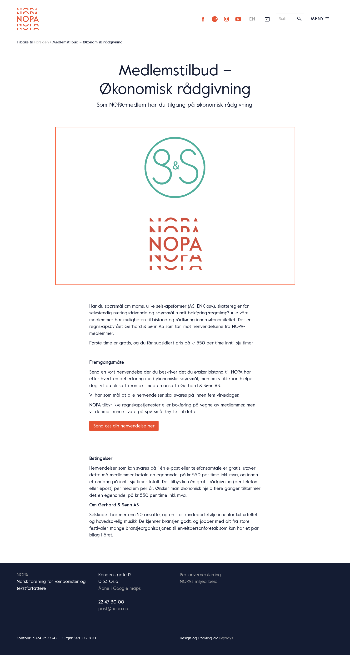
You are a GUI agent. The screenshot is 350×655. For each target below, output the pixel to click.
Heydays (226, 638)
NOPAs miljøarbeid (199, 581)
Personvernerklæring (200, 574)
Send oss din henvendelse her (124, 425)
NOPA (22, 574)
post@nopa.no (113, 608)
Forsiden (41, 42)
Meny (318, 18)
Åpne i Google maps (119, 588)
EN (252, 19)
